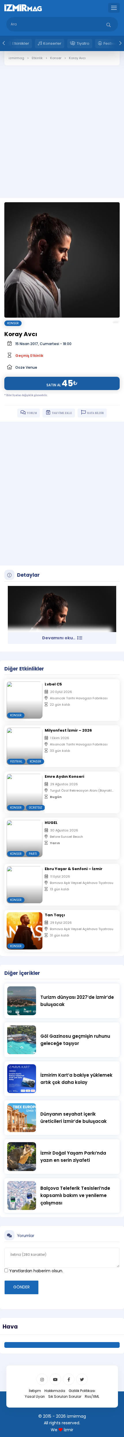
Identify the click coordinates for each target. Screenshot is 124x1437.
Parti (33, 854)
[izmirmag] (23, 7)
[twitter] (82, 1379)
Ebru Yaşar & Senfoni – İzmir (73, 869)
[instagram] (42, 1379)
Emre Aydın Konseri (64, 776)
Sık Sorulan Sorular (64, 1396)
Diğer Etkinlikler (24, 668)
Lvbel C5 (53, 684)
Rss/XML (92, 1396)
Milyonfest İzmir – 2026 (68, 730)
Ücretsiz (35, 807)
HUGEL (51, 822)
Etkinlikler (20, 43)
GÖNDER (21, 1287)
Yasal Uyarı (35, 1396)
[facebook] (68, 1379)
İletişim (35, 1390)
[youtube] (55, 1379)
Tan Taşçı (55, 915)
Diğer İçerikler (22, 973)
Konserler (52, 43)
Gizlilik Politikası (82, 1390)
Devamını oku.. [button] (59, 638)
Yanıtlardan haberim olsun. (35, 1271)
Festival (16, 761)
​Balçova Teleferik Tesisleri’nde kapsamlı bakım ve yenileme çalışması (75, 1195)
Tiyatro (83, 43)
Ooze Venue (26, 367)
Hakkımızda (54, 1390)
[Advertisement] (62, 127)
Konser (13, 323)
